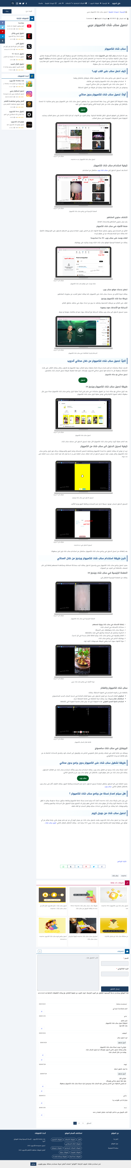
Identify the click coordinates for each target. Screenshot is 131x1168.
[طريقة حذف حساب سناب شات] (83, 901)
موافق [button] (33, 1164)
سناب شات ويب (102, 170)
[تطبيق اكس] (18, 46)
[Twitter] (2, 27)
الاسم (125, 958)
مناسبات (40, 3)
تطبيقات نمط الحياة (75, 1156)
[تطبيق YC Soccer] (18, 57)
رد (41, 1011)
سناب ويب (108, 786)
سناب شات (115, 875)
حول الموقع (114, 1143)
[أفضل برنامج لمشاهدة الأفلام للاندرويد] (18, 104)
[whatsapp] (63, 866)
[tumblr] (71, 866)
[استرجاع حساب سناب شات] (83, 932)
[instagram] (17, 3)
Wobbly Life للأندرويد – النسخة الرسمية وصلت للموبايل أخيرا (29, 1140)
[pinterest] (86, 866)
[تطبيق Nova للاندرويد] (18, 114)
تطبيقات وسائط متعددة (60, 1156)
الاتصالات (68, 3)
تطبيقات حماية (64, 1152)
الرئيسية (104, 3)
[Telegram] (2, 36)
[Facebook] (2, 23)
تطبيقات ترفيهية (57, 1148)
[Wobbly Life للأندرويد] (18, 84)
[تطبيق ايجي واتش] (18, 36)
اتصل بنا (116, 1139)
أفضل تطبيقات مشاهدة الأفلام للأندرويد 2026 (32, 1150)
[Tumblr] (2, 41)
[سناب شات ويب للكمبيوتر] (114, 901)
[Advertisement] (83, 36)
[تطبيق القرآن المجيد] (18, 67)
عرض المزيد (42, 1164)
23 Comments (90, 18)
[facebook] (26, 3)
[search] (13, 3)
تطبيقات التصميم (57, 1139)
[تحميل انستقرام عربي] (18, 94)
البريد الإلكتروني (122, 968)
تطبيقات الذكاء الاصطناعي (73, 1144)
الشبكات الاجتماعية (79, 3)
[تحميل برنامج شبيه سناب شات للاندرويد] (52, 932)
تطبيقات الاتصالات (70, 1139)
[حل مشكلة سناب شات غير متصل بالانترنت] (114, 932)
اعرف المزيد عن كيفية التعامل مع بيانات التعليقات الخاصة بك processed (62, 993)
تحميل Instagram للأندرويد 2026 (36, 1145)
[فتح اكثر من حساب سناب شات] (52, 901)
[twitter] (23, 3)
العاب (59, 3)
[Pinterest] (2, 32)
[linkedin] (78, 866)
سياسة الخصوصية (113, 1148)
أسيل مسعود (122, 1042)
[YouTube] (18, 26)
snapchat (123, 875)
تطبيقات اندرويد (94, 3)
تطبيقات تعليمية (76, 1152)
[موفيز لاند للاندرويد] (18, 125)
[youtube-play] (20, 3)
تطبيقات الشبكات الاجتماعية (72, 1148)
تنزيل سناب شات (50, 822)
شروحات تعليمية (49, 3)
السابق (89, 1123)
